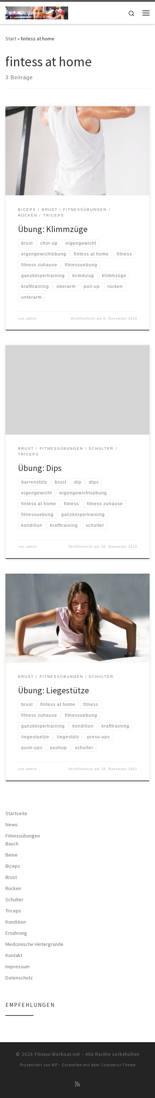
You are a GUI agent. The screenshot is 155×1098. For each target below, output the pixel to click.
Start (10, 38)
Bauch (11, 843)
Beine (11, 855)
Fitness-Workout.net (57, 1054)
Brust (11, 877)
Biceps (12, 866)
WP (55, 1064)
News (11, 824)
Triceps (13, 910)
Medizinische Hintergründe (34, 944)
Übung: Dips (40, 468)
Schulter (14, 899)
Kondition (15, 922)
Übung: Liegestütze (53, 690)
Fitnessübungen (22, 835)
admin (31, 318)
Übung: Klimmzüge (53, 229)
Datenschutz (19, 977)
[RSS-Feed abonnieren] (77, 1084)
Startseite (16, 813)
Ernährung (16, 933)
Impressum (17, 966)
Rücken (13, 888)
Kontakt (13, 955)
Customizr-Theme (118, 1064)
